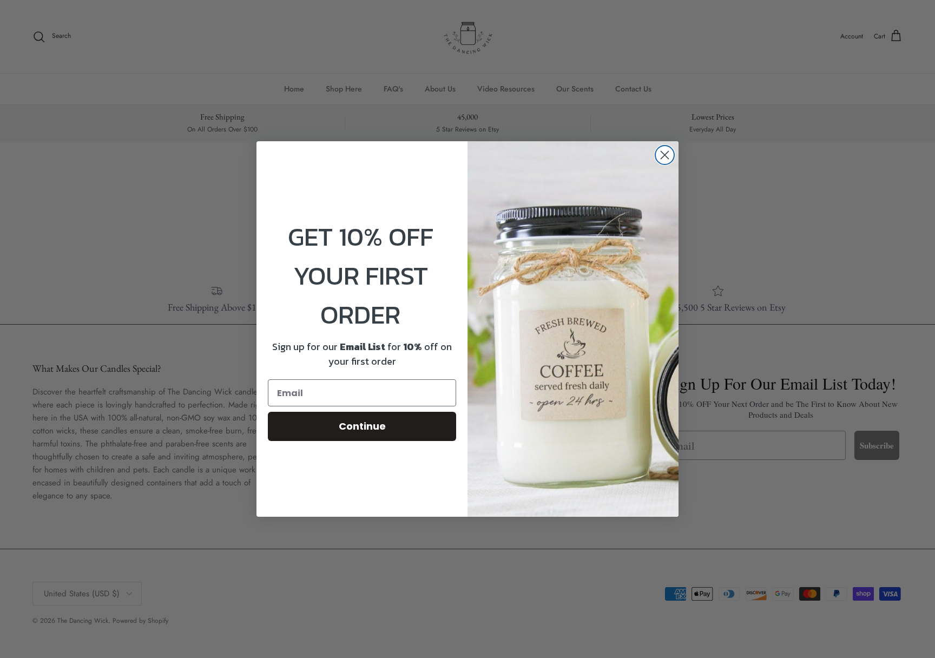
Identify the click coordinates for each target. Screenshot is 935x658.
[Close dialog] (664, 155)
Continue (362, 426)
